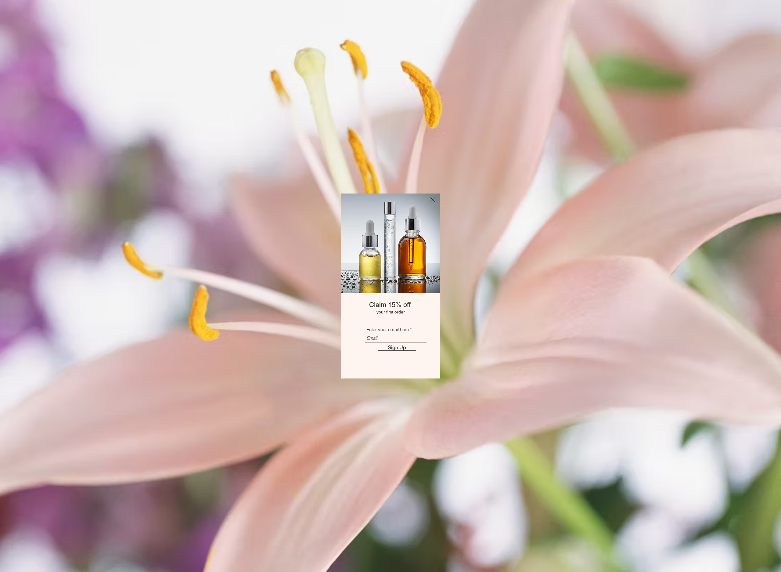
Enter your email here (387, 329)
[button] (432, 199)
